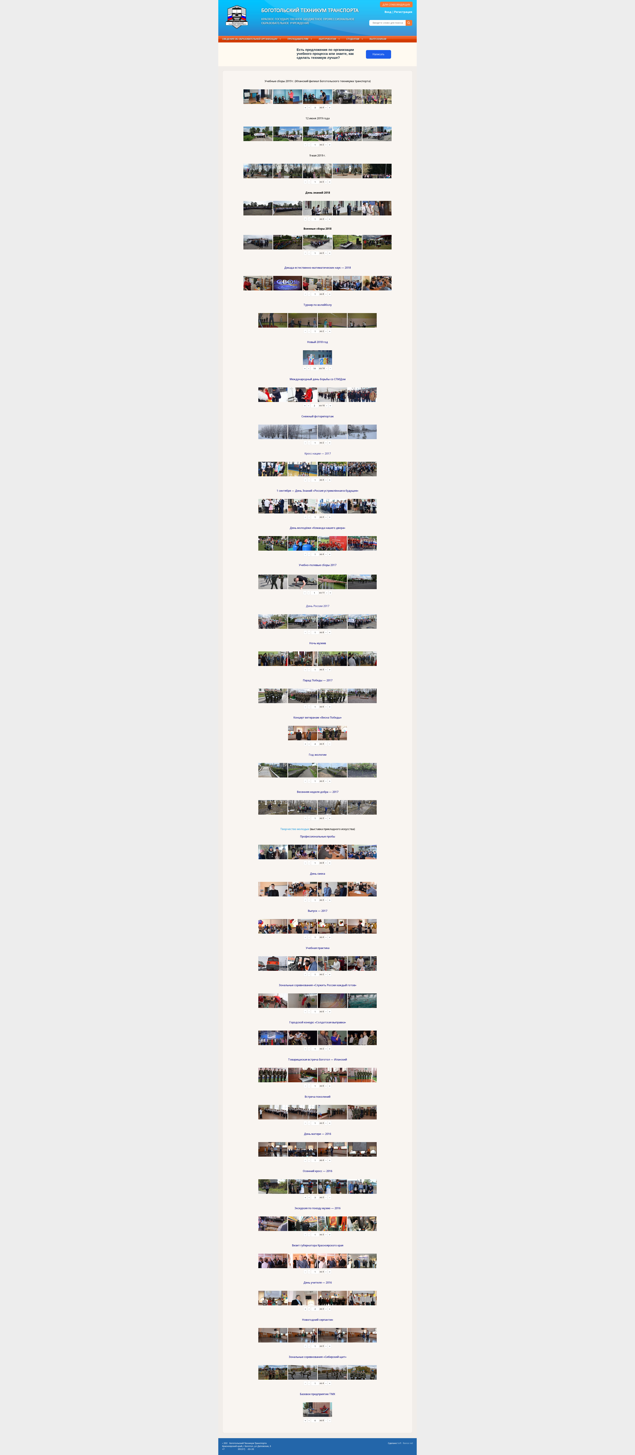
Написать (378, 54)
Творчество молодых (294, 829)
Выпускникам (378, 39)
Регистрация (403, 12)
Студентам (352, 39)
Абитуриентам (327, 39)
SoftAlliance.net (405, 1443)
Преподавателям (298, 39)
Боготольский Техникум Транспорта (310, 10)
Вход (388, 12)
